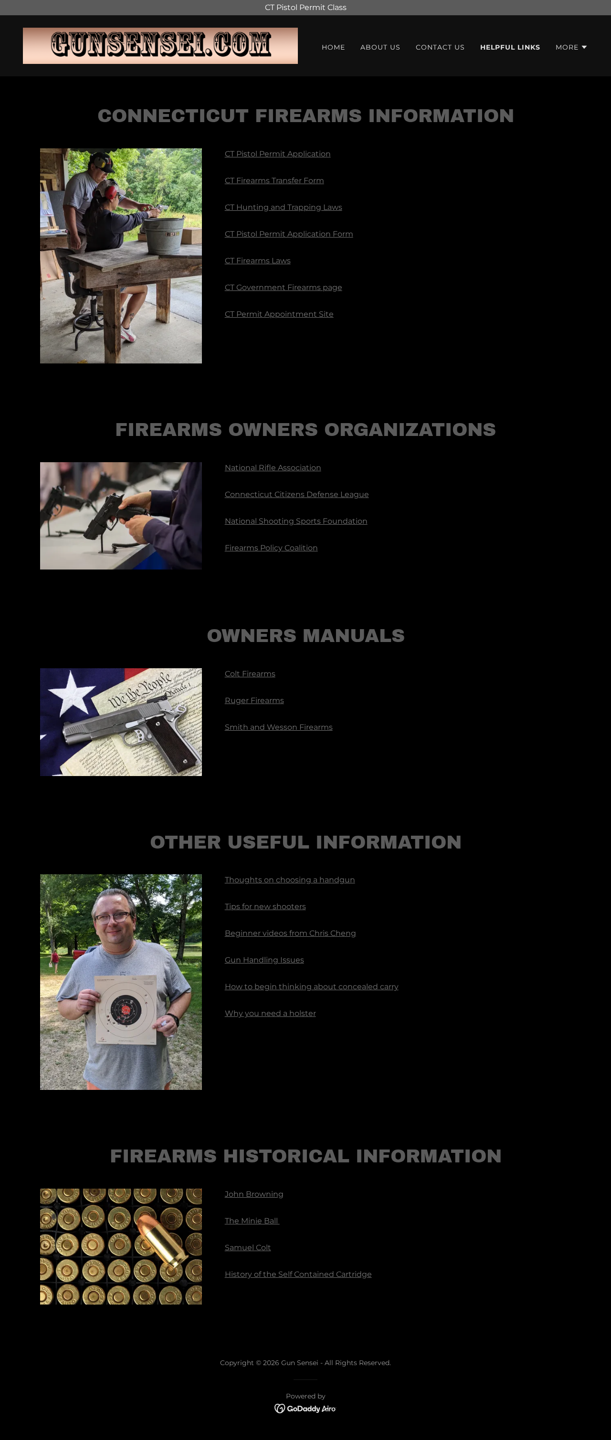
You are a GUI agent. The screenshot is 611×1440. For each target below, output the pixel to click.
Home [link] (333, 47)
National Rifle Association (273, 467)
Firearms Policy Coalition (271, 547)
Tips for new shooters (265, 906)
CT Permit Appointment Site (279, 314)
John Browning (254, 1194)
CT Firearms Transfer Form (274, 180)
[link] (160, 45)
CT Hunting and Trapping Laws (283, 207)
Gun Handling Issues (264, 959)
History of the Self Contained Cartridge (298, 1274)
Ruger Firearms (254, 700)
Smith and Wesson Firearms (279, 727)
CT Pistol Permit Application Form (289, 233)
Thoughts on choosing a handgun (290, 879)
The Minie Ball (252, 1220)
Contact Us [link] (440, 47)
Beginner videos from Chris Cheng (290, 933)
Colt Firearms (250, 673)
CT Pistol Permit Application (278, 153)
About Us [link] (380, 47)
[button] (572, 47)
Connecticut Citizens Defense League (297, 494)
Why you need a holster (270, 1013)
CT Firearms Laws (258, 260)
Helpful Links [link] (510, 47)
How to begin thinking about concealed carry (312, 986)
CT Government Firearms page (283, 287)
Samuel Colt (248, 1247)
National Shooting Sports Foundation (296, 521)
